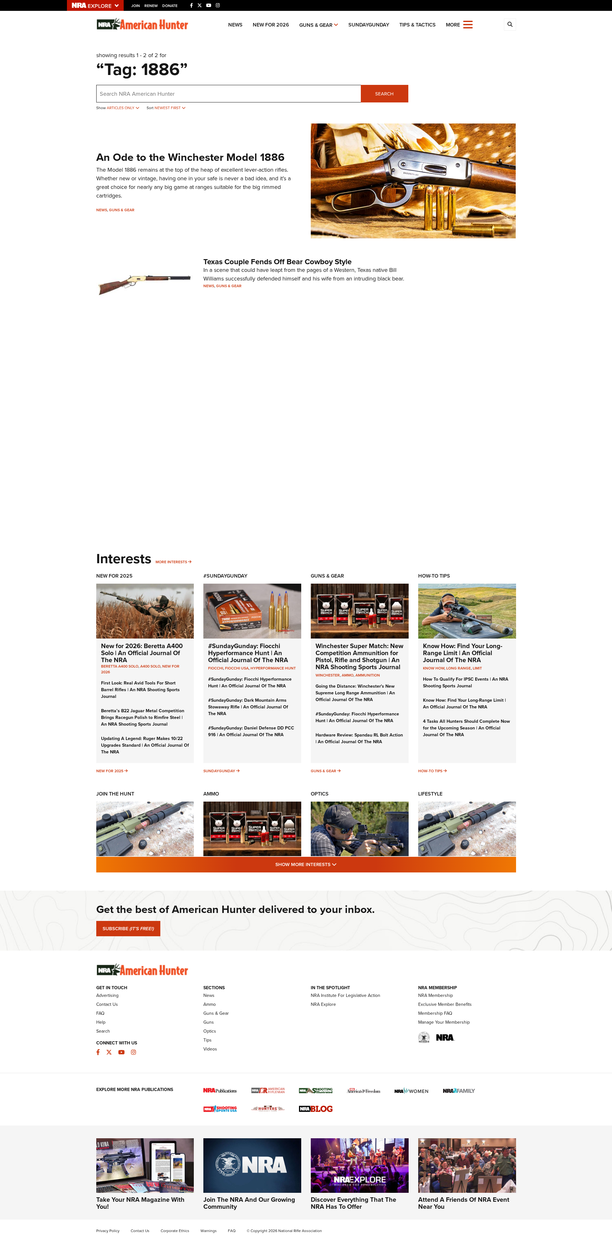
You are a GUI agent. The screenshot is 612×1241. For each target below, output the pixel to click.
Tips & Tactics (417, 24)
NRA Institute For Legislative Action (345, 995)
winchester (328, 675)
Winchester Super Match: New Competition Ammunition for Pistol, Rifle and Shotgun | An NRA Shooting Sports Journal (359, 656)
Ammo (211, 793)
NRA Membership (435, 995)
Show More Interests (340, 864)
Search (384, 93)
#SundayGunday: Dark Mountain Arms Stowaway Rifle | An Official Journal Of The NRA (248, 707)
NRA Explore (323, 1004)
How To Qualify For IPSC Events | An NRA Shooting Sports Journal (465, 682)
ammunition (367, 675)
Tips (207, 1040)
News (235, 24)
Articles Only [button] (121, 108)
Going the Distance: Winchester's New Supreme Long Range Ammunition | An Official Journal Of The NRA (355, 693)
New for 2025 (109, 771)
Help (101, 1022)
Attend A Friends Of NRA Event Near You (463, 1203)
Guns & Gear (315, 25)
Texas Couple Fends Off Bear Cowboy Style (277, 261)
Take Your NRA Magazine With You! (140, 1203)
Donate (170, 6)
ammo (347, 675)
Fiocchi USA (237, 668)
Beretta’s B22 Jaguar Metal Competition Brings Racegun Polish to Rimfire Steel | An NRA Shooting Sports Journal (142, 717)
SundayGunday (368, 24)
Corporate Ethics (175, 1231)
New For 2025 (114, 575)
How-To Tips (434, 575)
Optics (320, 793)
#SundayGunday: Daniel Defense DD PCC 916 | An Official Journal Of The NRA (251, 731)
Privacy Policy (108, 1231)
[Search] (510, 25)
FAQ (100, 1013)
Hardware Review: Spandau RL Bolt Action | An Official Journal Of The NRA (359, 738)
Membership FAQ (435, 1013)
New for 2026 (271, 24)
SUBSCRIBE (128, 928)
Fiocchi (215, 668)
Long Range (458, 668)
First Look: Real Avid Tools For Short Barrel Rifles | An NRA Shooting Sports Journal (140, 690)
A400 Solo (150, 666)
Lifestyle (430, 793)
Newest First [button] (168, 108)
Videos (210, 1049)
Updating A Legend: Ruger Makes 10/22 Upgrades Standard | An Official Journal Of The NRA (145, 745)
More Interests (171, 562)
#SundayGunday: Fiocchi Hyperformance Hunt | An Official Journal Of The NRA (248, 653)
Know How (433, 668)
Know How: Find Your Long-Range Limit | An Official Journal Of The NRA (462, 653)
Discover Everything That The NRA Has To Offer (353, 1203)
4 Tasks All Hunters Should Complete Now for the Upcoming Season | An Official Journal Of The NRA (466, 728)
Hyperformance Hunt (273, 668)
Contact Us (107, 1004)
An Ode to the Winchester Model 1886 (190, 157)
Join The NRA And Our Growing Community (249, 1203)
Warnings (208, 1231)
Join (135, 6)
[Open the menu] (468, 24)
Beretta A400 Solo (119, 666)
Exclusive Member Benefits (445, 1004)
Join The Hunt (115, 793)
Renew (151, 6)
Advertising (107, 995)
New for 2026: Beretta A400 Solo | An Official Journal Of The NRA (142, 653)
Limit (477, 668)
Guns (208, 1022)
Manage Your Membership (444, 1022)
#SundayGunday (225, 575)
